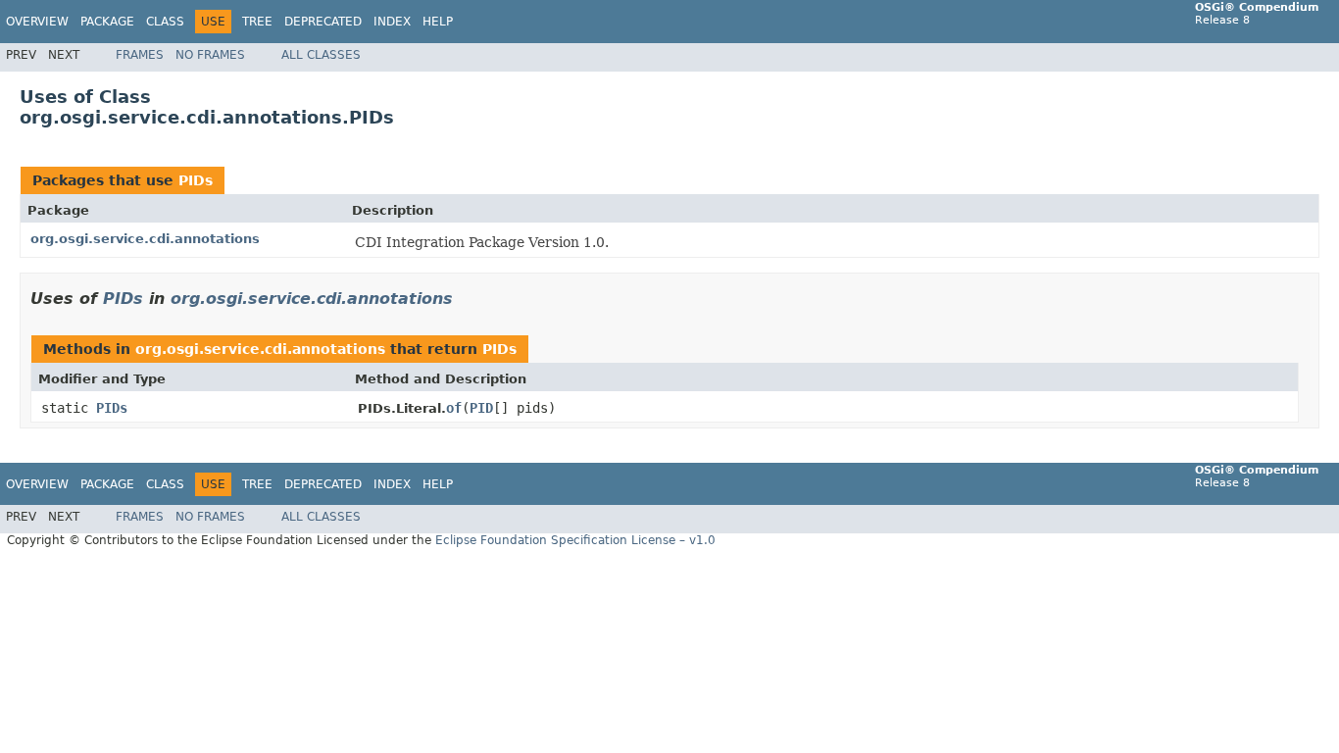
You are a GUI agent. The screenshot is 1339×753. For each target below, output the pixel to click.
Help (437, 21)
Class (165, 21)
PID (481, 408)
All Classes (321, 55)
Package (107, 21)
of (454, 408)
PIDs (195, 180)
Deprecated (323, 21)
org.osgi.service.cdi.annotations (145, 238)
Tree (257, 21)
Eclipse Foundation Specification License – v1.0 (575, 540)
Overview (37, 21)
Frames (140, 55)
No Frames (210, 55)
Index (392, 21)
